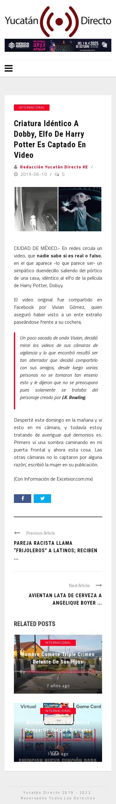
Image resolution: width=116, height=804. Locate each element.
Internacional (32, 107)
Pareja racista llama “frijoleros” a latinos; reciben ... (55, 550)
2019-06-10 (34, 174)
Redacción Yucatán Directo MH (61, 739)
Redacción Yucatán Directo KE (54, 166)
